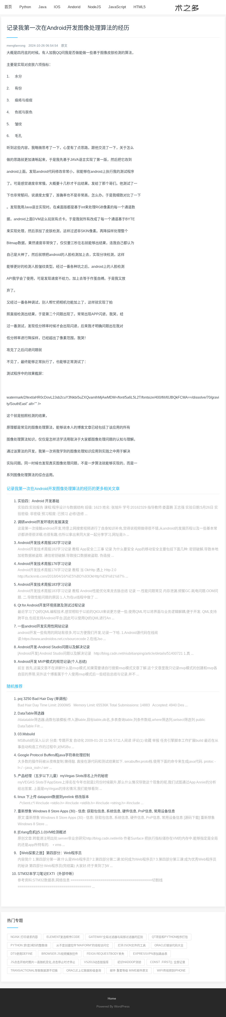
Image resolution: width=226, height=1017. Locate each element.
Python (25, 7)
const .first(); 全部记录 (167, 962)
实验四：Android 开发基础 (38, 501)
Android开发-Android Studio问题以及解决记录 (54, 647)
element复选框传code (63, 937)
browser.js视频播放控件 (59, 953)
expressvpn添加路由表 (150, 953)
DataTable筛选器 (31, 713)
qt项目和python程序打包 (170, 937)
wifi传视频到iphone (171, 970)
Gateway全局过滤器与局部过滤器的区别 (116, 937)
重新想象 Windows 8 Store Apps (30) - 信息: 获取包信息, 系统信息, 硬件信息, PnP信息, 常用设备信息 (96, 811)
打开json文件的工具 (132, 945)
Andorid (74, 7)
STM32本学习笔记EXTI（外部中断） (47, 874)
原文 (64, 45)
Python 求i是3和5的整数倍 (29, 945)
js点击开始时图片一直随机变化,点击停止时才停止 (43, 962)
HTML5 (139, 7)
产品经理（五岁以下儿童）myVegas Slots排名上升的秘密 (63, 776)
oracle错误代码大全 (168, 945)
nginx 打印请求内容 (24, 937)
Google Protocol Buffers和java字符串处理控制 (54, 755)
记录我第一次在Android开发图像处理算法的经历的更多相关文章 (63, 489)
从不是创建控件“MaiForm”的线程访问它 (82, 945)
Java (42, 7)
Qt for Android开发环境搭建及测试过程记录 (51, 605)
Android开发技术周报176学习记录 (44, 564)
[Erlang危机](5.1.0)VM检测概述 (42, 832)
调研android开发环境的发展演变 (43, 522)
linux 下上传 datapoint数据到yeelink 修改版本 (53, 797)
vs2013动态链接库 (96, 962)
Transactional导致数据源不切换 (34, 970)
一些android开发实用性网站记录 (43, 626)
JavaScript (117, 7)
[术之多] (186, 7)
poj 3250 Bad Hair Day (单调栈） (44, 699)
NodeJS (94, 7)
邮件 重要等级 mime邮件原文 (129, 970)
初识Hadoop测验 (129, 962)
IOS (57, 7)
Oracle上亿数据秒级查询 (83, 970)
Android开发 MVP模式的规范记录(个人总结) (52, 661)
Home (112, 998)
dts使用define (22, 953)
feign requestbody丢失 (105, 953)
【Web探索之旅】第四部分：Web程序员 (50, 853)
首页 (8, 7)
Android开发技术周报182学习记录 (44, 543)
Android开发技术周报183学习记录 (44, 584)
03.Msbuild (26, 734)
